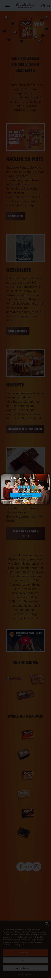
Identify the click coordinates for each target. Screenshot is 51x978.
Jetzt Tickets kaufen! (25, 495)
